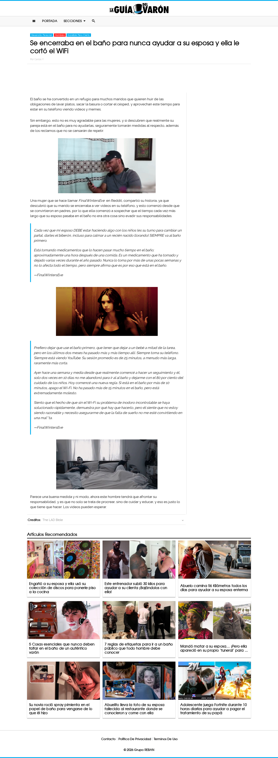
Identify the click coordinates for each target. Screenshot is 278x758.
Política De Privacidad (134, 739)
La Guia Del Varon (139, 8)
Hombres (60, 35)
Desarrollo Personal (41, 35)
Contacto (108, 739)
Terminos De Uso (166, 739)
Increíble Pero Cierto (79, 35)
